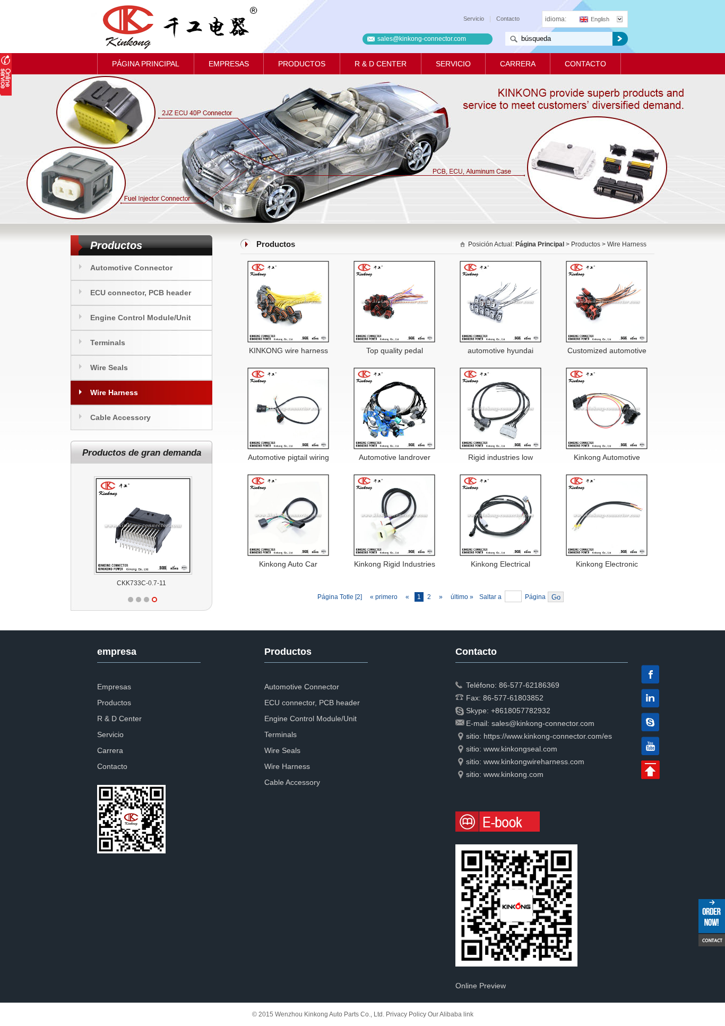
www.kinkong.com (513, 774)
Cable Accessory (120, 417)
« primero (383, 597)
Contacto (508, 18)
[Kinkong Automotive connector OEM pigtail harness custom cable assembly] (607, 371)
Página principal (145, 63)
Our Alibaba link (450, 1014)
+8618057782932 (520, 710)
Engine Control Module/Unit (140, 317)
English (600, 19)
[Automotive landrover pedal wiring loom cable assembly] (394, 371)
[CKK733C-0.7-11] (143, 476)
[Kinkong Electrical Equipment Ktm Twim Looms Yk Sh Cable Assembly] (500, 478)
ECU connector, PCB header (140, 292)
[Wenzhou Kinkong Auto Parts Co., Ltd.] (179, 26)
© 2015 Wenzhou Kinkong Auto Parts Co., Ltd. (319, 1014)
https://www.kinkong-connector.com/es (548, 736)
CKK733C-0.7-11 (141, 583)
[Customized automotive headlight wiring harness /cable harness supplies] (607, 265)
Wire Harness (114, 392)
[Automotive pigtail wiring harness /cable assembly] (288, 371)
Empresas (229, 63)
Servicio (473, 18)
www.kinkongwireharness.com (534, 761)
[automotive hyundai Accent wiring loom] (500, 265)
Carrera (518, 63)
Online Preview (480, 985)
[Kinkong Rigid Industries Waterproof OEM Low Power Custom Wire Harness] (394, 478)
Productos (301, 63)
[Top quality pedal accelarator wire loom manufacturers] (394, 265)
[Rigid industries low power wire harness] (500, 371)
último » (463, 597)
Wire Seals (109, 367)
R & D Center (381, 63)
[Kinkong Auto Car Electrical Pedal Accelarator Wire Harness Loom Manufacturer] (288, 478)
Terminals (107, 342)
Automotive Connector (131, 267)
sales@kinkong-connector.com (421, 38)
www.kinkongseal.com (520, 749)
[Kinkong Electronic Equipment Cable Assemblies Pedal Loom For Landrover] (607, 478)
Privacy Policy (406, 1014)
